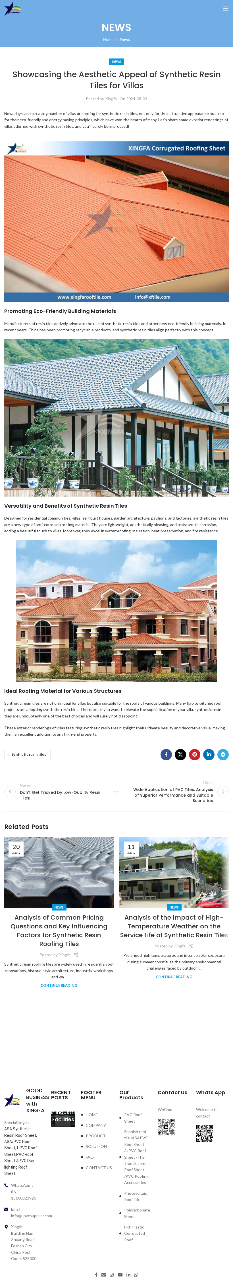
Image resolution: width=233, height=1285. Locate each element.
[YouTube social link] (120, 1275)
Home (108, 39)
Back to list (116, 791)
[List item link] (97, 1115)
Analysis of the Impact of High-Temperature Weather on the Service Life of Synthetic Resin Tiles (174, 926)
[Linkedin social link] (209, 754)
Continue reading (59, 985)
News (125, 39)
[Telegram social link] (223, 754)
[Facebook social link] (166, 754)
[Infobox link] (20, 1100)
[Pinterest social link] (194, 754)
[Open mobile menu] (226, 8)
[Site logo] (12, 8)
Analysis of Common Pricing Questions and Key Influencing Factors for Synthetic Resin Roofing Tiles (59, 930)
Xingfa (111, 98)
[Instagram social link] (112, 1275)
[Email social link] (103, 1275)
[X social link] (180, 754)
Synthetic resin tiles (29, 754)
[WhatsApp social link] (136, 1275)
